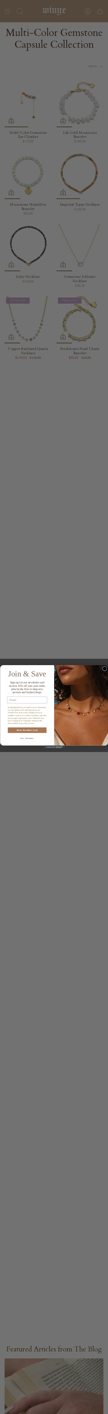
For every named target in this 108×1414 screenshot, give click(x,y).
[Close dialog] (105, 669)
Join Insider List (27, 730)
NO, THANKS (27, 739)
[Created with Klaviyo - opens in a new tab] (54, 747)
